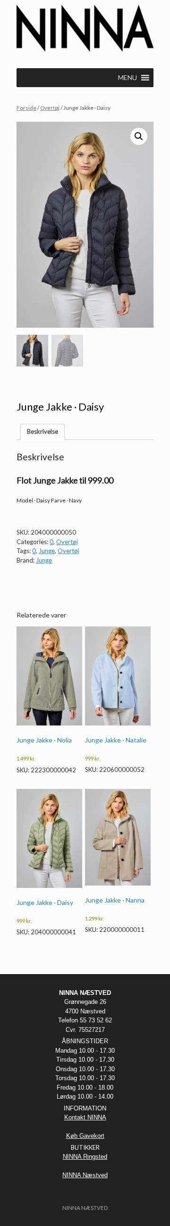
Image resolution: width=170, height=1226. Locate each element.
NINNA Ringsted (85, 1156)
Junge (47, 551)
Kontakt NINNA (85, 1117)
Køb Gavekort (85, 1135)
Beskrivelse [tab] (42, 431)
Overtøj (50, 107)
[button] (138, 136)
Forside (26, 107)
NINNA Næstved (85, 1175)
